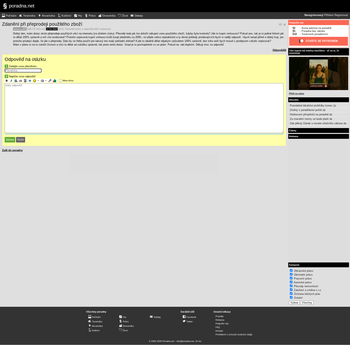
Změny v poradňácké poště (306, 109)
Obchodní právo (73, 29)
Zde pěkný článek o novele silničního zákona (316, 123)
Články (292, 130)
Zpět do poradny (12, 150)
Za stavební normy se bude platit (309, 118)
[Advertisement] (144, 163)
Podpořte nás (296, 22)
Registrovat (341, 15)
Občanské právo (303, 270)
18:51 (61, 29)
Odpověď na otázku (25, 59)
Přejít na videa (296, 93)
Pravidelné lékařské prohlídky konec (311, 105)
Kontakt (219, 331)
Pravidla (219, 316)
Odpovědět (279, 50)
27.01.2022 (51, 29)
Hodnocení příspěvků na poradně (309, 114)
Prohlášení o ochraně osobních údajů (234, 334)
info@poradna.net (185, 341)
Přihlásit (329, 15)
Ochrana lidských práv (307, 293)
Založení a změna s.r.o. (308, 290)
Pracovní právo (303, 278)
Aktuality (294, 100)
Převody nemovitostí (306, 286)
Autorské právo (303, 282)
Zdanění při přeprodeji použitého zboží (42, 24)
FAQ (218, 327)
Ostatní (298, 297)
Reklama (220, 320)
